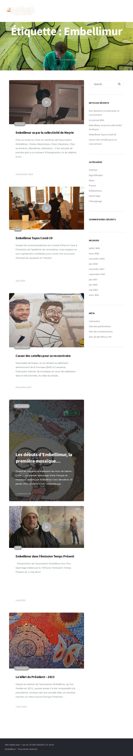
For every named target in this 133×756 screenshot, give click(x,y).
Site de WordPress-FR (100, 336)
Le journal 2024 (96, 120)
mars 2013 (94, 295)
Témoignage (95, 201)
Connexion (94, 321)
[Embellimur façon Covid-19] (46, 237)
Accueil (59, 60)
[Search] (119, 84)
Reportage (94, 195)
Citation (93, 169)
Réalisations (95, 190)
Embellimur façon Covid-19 (102, 134)
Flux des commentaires (101, 331)
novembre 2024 (96, 258)
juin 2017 (93, 279)
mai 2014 (93, 289)
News (91, 180)
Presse (92, 185)
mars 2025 (94, 253)
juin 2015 (93, 284)
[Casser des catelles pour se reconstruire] (46, 344)
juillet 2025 (94, 248)
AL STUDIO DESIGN (35, 745)
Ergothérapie (96, 175)
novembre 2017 (96, 269)
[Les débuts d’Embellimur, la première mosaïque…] (46, 450)
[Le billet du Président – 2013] (46, 663)
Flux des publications (100, 326)
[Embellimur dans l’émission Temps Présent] (46, 557)
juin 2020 (93, 263)
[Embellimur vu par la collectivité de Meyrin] (46, 131)
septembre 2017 (97, 274)
